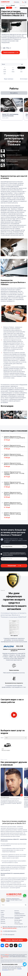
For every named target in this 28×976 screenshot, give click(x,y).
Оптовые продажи (18, 923)
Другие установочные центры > (10, 928)
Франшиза (3, 923)
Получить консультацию (8, 52)
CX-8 (21, 71)
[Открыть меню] (25, 2)
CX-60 (13, 71)
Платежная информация (19, 915)
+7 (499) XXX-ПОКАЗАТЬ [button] (9, 931)
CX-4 (13, 69)
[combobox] (3, 558)
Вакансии (3, 921)
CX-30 (4, 69)
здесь (2, 957)
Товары (2, 916)
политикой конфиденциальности (17, 552)
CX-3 (21, 67)
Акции (2, 912)
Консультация (12, 565)
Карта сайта (17, 922)
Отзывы (2, 914)
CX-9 (5, 73)
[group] (7, 415)
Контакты (16, 910)
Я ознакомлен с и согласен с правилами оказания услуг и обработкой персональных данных (14, 554)
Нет (15, 7)
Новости (2, 910)
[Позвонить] (22, 2)
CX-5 (21, 69)
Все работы (14, 93)
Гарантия (3, 919)
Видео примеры (8, 79)
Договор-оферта (18, 920)
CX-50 (4, 71)
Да (9, 7)
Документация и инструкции (7, 917)
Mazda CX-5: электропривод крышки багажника (10, 115)
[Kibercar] (5, 2)
